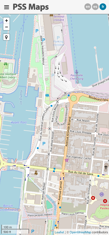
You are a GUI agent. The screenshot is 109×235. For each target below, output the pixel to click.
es (95, 7)
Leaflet (59, 232)
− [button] (6, 27)
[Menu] (6, 7)
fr (103, 7)
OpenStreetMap (80, 232)
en (88, 7)
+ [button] (6, 20)
